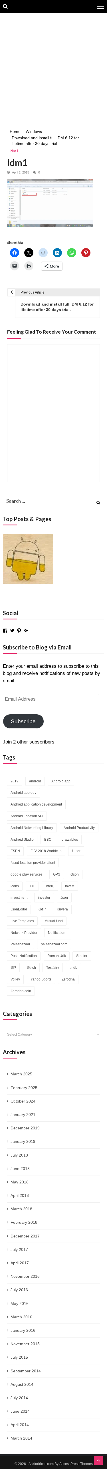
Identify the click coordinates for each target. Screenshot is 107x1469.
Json (64, 898)
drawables (70, 840)
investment (19, 898)
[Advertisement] (53, 69)
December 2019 (25, 1128)
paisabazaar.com (54, 944)
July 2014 (19, 1398)
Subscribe (23, 721)
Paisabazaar (20, 944)
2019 (15, 781)
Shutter (81, 956)
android (35, 781)
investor (44, 898)
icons (15, 886)
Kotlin (42, 909)
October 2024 (23, 1101)
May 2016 (20, 1303)
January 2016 (23, 1330)
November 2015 (25, 1344)
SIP (13, 968)
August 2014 (22, 1384)
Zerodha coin (21, 991)
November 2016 (25, 1276)
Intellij (49, 886)
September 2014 (26, 1371)
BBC (47, 840)
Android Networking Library (32, 828)
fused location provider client (33, 863)
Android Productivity (79, 828)
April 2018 (20, 1195)
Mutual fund (54, 921)
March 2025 (21, 1074)
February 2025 (24, 1087)
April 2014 (20, 1424)
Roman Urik (56, 956)
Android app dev (23, 793)
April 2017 (20, 1263)
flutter (76, 851)
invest (69, 886)
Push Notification (24, 956)
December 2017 (25, 1236)
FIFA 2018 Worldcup (46, 851)
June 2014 (20, 1411)
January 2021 (23, 1114)
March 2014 (21, 1438)
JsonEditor (19, 909)
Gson (74, 874)
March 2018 (21, 1209)
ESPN (15, 851)
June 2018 (20, 1168)
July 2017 (19, 1249)
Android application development (36, 804)
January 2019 (23, 1141)
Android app (60, 781)
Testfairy (52, 968)
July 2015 (19, 1357)
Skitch (31, 968)
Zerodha (68, 979)
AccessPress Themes (76, 1464)
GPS (56, 874)
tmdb (73, 968)
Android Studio (22, 840)
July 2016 (19, 1289)
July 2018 (19, 1155)
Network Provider (24, 933)
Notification (56, 933)
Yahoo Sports (41, 979)
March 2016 (21, 1317)
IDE (32, 886)
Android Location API (27, 816)
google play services (27, 874)
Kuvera (62, 909)
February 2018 (24, 1222)
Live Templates (22, 921)
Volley (15, 979)
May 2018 (20, 1182)
